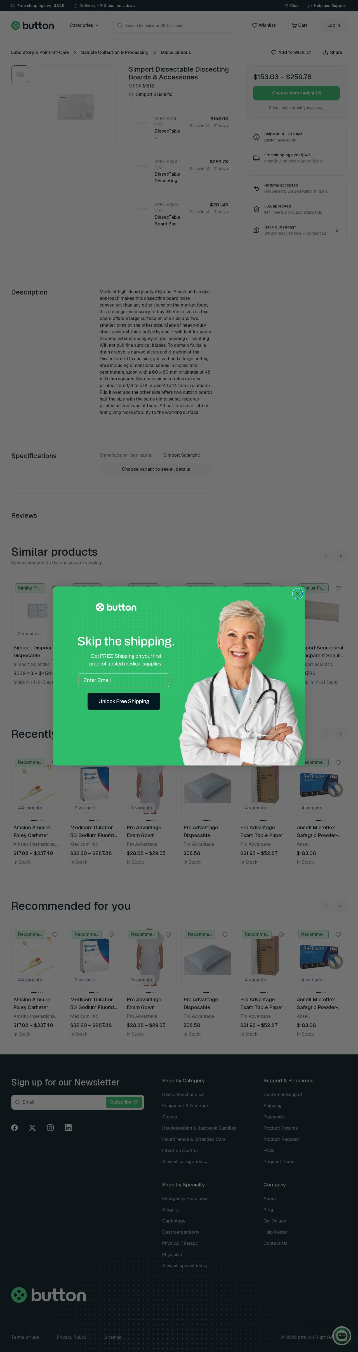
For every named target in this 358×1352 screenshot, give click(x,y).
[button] (124, 701)
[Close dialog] (298, 594)
